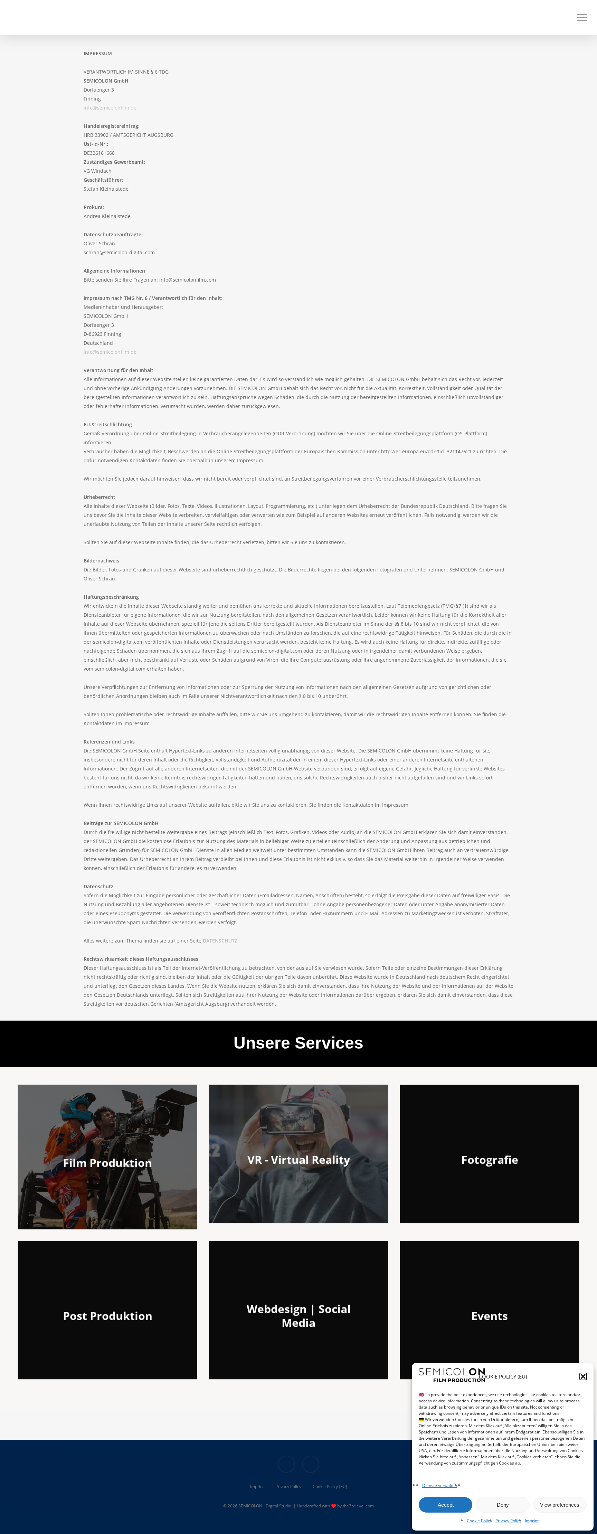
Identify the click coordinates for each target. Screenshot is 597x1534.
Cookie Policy (479, 1521)
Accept (446, 1505)
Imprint (532, 1521)
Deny (503, 1505)
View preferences (559, 1505)
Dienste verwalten (439, 1485)
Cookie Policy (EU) (330, 1486)
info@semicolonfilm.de (110, 107)
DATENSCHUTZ (220, 940)
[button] (583, 1376)
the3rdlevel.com (358, 1506)
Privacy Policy (508, 1521)
